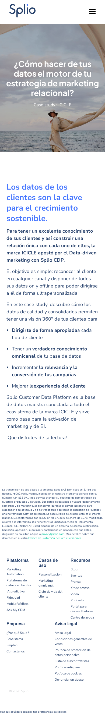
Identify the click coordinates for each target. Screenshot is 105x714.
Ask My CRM (15, 610)
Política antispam (67, 667)
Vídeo (75, 594)
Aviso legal (63, 633)
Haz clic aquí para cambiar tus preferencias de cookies (33, 712)
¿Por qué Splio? (17, 633)
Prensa (75, 582)
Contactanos (15, 651)
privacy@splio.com (52, 534)
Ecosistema (14, 639)
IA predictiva (15, 591)
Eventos (76, 575)
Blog (74, 569)
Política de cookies (68, 673)
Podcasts (77, 600)
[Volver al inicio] (97, 692)
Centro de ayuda (82, 617)
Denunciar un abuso (69, 679)
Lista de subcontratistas (72, 661)
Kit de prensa (80, 588)
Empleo (12, 645)
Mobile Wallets (17, 604)
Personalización (50, 574)
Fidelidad (13, 597)
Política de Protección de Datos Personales (54, 538)
